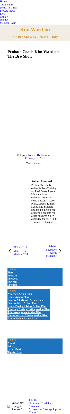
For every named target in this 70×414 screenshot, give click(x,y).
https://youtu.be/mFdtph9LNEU (24, 93)
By (43, 155)
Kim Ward (38, 163)
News (31, 155)
